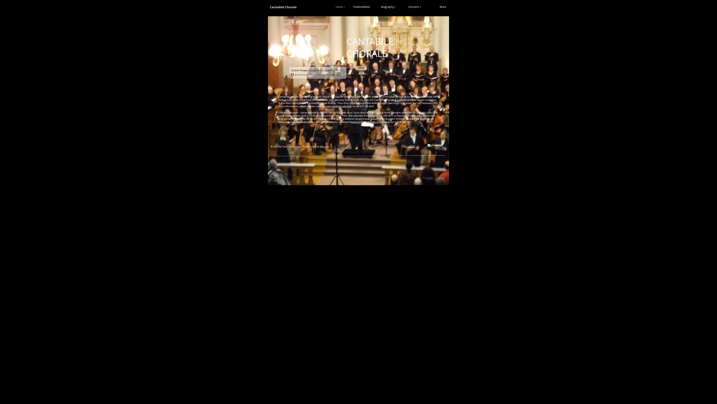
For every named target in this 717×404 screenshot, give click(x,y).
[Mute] (338, 75)
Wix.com (324, 146)
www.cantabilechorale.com (337, 106)
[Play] (292, 74)
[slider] (342, 75)
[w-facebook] (429, 146)
